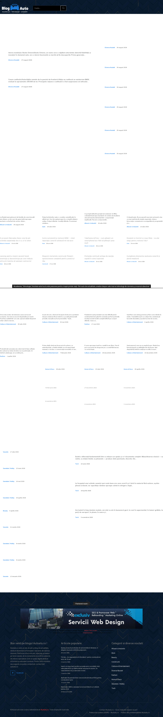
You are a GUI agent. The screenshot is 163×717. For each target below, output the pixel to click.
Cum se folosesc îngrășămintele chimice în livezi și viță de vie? (138, 398)
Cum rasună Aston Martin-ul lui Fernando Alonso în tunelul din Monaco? (129, 42)
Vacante (5, 452)
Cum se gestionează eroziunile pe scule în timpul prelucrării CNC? (113, 474)
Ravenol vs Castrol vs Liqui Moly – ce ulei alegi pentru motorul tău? (143, 239)
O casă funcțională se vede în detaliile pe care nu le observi (61, 361)
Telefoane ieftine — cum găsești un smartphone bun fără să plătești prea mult (99, 240)
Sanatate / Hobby (8, 468)
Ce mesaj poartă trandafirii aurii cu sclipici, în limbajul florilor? (143, 307)
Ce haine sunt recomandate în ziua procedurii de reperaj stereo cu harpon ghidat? (31, 492)
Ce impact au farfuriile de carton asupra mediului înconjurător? (15, 210)
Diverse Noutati (13, 60)
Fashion (87, 324)
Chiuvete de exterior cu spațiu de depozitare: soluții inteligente (61, 381)
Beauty (5, 511)
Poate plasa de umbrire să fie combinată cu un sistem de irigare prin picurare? (140, 381)
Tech (77, 464)
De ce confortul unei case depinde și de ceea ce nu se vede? (100, 361)
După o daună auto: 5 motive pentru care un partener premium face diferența (144, 210)
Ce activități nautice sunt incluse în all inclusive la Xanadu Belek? (32, 446)
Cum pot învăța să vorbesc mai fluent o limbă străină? (58, 339)
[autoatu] (15, 8)
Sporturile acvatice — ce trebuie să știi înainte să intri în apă (31, 462)
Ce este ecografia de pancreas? (21, 477)
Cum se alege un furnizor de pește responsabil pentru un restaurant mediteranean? (99, 381)
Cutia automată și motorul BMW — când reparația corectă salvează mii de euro (58, 239)
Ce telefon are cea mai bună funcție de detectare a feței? (110, 501)
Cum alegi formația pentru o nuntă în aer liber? (101, 339)
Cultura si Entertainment (8, 324)
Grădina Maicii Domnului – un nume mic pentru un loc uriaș (144, 339)
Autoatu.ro (45, 710)
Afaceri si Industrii (6, 224)
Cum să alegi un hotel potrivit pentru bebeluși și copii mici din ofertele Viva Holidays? (31, 571)
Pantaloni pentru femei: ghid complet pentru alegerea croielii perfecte (101, 307)
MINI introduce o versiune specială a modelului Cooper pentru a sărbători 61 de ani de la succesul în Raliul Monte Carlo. (132, 80)
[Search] (63, 8)
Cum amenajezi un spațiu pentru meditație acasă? (140, 361)
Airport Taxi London (90, 630)
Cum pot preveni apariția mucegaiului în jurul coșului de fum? (99, 398)
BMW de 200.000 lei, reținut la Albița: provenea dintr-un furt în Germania (42, 71)
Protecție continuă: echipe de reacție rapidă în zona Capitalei (99, 257)
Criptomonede (87, 633)
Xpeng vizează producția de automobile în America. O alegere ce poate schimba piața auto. (79, 649)
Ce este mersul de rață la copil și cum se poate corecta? (30, 538)
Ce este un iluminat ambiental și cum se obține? (61, 396)
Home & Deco (49, 369)
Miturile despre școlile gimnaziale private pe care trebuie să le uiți (58, 307)
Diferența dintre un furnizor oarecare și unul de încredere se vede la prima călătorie (59, 210)
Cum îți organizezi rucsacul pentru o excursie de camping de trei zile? (31, 521)
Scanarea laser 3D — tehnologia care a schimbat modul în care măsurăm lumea (112, 448)
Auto (43, 227)
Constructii (45, 264)
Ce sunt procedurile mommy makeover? (26, 507)
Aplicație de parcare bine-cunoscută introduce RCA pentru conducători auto (81, 679)
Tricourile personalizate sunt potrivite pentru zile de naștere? (17, 341)
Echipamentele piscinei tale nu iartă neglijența (102, 208)
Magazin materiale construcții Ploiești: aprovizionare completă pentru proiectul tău (58, 258)
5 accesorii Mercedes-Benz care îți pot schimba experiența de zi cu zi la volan (15, 239)
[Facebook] (12, 673)
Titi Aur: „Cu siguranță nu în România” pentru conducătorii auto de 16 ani (80, 658)
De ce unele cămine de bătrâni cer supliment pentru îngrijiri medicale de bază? (33, 554)
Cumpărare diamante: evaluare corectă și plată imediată (143, 257)
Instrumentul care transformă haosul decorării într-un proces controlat (18, 307)
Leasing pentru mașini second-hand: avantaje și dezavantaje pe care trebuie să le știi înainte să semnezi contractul (16, 258)
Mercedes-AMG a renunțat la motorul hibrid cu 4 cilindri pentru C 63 (80, 688)
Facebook (20, 673)
